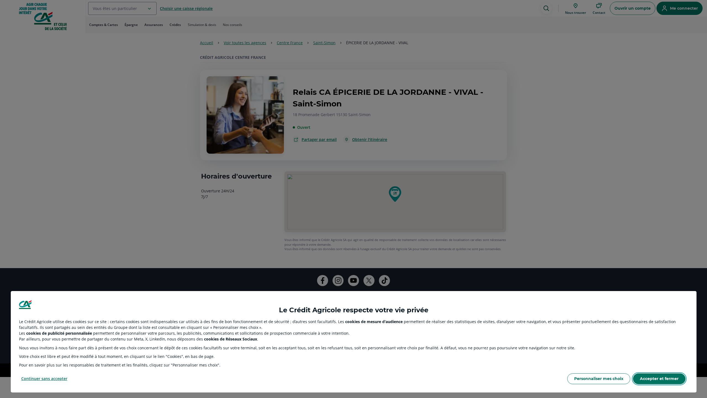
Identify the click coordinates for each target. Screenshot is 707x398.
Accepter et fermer (659, 378)
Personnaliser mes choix (598, 378)
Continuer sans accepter (44, 378)
